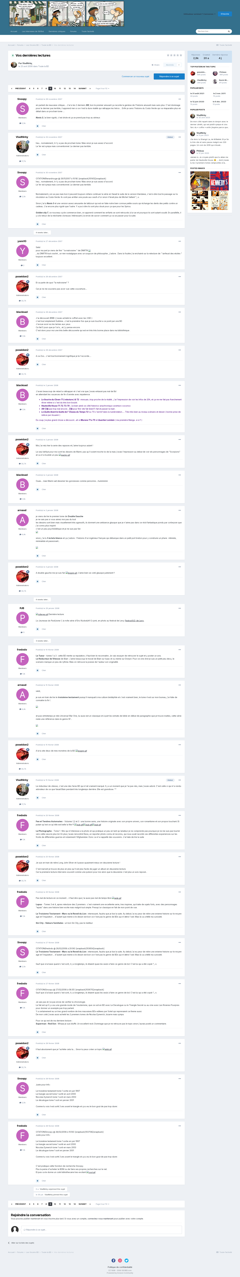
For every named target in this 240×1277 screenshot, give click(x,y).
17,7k (23, 161)
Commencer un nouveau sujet (135, 76)
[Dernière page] (90, 88)
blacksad (22, 311)
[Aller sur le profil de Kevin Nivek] (215, 81)
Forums (73, 31)
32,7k (23, 301)
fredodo (22, 649)
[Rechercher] (229, 31)
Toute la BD (43, 66)
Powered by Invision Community (120, 1273)
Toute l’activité (88, 31)
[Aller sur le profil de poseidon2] (22, 286)
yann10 (22, 241)
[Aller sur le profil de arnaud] (22, 520)
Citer (44, 126)
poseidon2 (22, 276)
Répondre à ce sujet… (36, 1230)
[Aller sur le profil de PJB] (22, 618)
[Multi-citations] (37, 126)
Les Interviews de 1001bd (33, 31)
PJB (22, 608)
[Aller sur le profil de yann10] (22, 251)
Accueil (14, 31)
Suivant (83, 88)
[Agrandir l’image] (89, 250)
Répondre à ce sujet (169, 76)
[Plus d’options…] (179, 99)
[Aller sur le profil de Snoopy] (22, 109)
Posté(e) (49, 99)
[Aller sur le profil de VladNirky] (14, 65)
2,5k (23, 123)
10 (55, 88)
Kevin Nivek (224, 80)
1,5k (23, 336)
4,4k (23, 534)
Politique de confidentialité (120, 1267)
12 (65, 88)
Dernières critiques (57, 31)
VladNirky (27, 63)
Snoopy (22, 99)
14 (75, 88)
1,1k (23, 674)
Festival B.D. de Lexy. (134, 620)
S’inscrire (225, 14)
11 (60, 88)
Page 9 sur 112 (102, 88)
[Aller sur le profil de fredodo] (22, 659)
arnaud (22, 510)
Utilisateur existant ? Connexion (199, 14)
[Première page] (12, 88)
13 (70, 88)
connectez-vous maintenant (100, 1218)
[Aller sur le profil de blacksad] (22, 321)
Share (156, 65)
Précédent (20, 88)
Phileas (222, 72)
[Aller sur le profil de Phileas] (215, 73)
